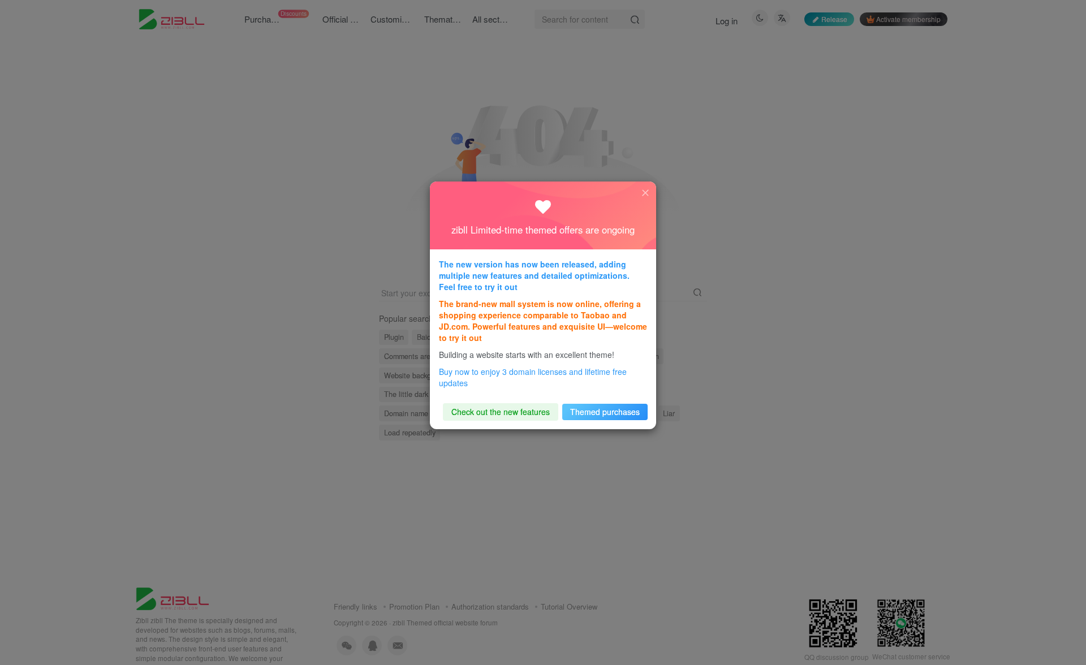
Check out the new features (500, 411)
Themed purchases (605, 411)
